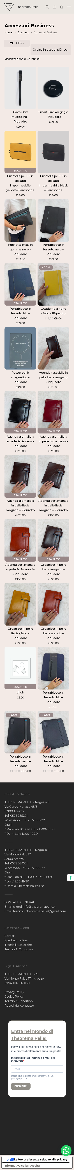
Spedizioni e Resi (16, 940)
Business (23, 32)
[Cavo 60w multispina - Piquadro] (20, 88)
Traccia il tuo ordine (18, 945)
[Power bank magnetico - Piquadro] (20, 348)
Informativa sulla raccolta (22, 1165)
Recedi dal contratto (19, 1005)
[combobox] (51, 49)
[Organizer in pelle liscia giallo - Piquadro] (20, 604)
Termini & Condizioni (18, 949)
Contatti (10, 936)
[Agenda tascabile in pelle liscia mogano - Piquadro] (53, 348)
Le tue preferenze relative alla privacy (40, 1159)
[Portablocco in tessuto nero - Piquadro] (53, 220)
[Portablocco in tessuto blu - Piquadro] (53, 668)
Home (8, 32)
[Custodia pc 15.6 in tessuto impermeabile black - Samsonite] (53, 152)
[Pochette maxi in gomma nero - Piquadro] (20, 220)
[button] (69, 7)
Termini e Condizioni (18, 1001)
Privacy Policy (14, 992)
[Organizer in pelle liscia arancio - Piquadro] (53, 604)
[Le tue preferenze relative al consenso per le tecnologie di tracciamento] (70, 877)
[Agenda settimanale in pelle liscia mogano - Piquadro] (53, 476)
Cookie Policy (14, 996)
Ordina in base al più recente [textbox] (51, 49)
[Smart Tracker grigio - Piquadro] (53, 88)
